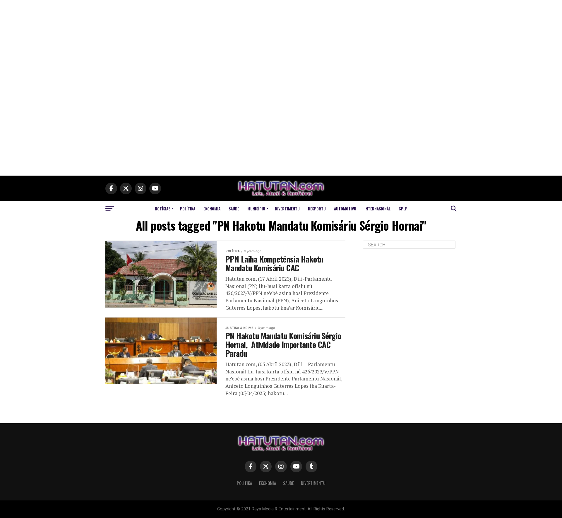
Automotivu (345, 208)
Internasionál (377, 208)
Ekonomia (211, 208)
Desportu (317, 208)
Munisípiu (256, 208)
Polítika (187, 208)
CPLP (403, 208)
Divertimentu (287, 208)
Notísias (162, 208)
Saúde (234, 208)
